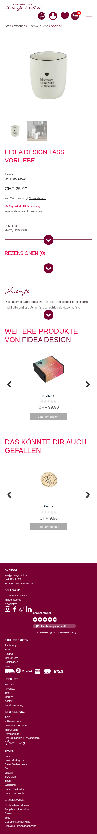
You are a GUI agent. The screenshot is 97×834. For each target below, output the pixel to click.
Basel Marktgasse (15, 760)
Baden (8, 756)
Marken (9, 696)
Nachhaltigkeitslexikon (17, 805)
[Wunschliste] (65, 17)
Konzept (9, 684)
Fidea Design (18, 178)
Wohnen (19, 26)
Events (9, 813)
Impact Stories (13, 599)
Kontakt (9, 700)
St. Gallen (10, 776)
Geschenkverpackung (17, 821)
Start (8, 26)
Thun (8, 780)
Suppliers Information (17, 809)
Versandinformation (16, 725)
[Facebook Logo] (14, 610)
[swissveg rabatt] (15, 744)
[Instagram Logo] (7, 610)
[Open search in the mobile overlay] (40, 15)
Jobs (7, 817)
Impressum (11, 729)
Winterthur (10, 784)
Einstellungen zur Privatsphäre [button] (22, 737)
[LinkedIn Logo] (29, 610)
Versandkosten (37, 198)
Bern (7, 768)
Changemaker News (16, 595)
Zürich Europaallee (15, 793)
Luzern (9, 772)
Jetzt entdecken (48, 416)
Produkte (10, 688)
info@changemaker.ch (17, 575)
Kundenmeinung (14, 705)
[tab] (25, 254)
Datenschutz (12, 733)
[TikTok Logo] (21, 610)
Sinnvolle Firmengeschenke (20, 826)
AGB (7, 717)
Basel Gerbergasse (16, 764)
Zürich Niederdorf (15, 789)
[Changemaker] (48, 7)
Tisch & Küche (38, 26)
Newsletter (11, 603)
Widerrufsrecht (13, 721)
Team (8, 692)
